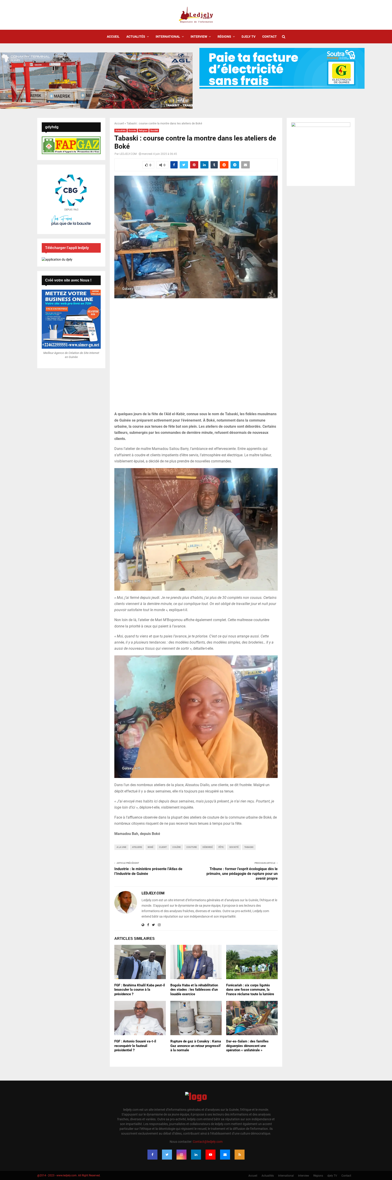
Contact (269, 36)
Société (154, 130)
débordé (208, 847)
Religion (143, 130)
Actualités (135, 36)
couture (191, 847)
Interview (199, 36)
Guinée (132, 130)
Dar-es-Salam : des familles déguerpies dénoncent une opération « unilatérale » (247, 1045)
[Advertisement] (196, 357)
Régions (224, 36)
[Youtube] (211, 1155)
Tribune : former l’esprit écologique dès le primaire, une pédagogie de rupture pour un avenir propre (242, 874)
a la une (121, 847)
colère (176, 847)
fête (221, 847)
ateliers (137, 847)
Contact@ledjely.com (208, 1141)
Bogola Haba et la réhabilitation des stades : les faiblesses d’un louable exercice (194, 989)
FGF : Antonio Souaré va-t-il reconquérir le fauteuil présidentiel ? (135, 1045)
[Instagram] (181, 1155)
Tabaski (248, 847)
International (168, 36)
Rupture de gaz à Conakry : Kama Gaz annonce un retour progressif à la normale (195, 1045)
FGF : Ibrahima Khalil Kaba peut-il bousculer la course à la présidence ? (139, 989)
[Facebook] (152, 1155)
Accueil (113, 36)
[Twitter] (167, 1155)
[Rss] (240, 1155)
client (163, 847)
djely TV (248, 36)
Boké (150, 847)
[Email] (225, 1155)
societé (234, 847)
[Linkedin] (196, 1155)
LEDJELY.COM (128, 154)
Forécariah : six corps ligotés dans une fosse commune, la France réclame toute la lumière (250, 989)
